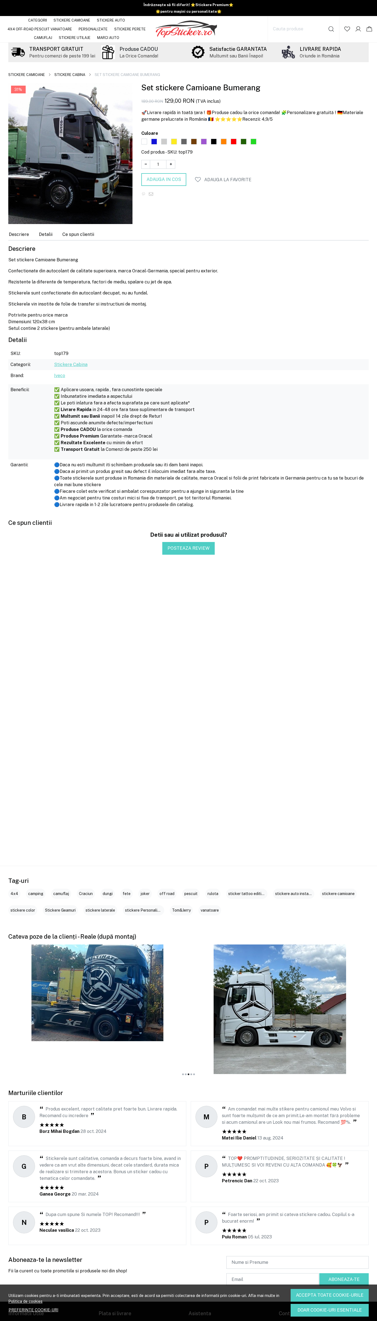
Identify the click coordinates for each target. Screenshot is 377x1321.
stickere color (22, 910)
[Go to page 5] (194, 1074)
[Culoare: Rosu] (234, 141)
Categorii (37, 20)
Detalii (45, 234)
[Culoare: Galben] (174, 141)
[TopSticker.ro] (188, 29)
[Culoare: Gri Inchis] (184, 141)
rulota (213, 893)
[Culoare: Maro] (194, 141)
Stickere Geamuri (60, 910)
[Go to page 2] (186, 1074)
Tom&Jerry (181, 910)
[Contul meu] (358, 29)
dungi (108, 893)
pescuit (191, 893)
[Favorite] (347, 29)
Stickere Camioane (72, 20)
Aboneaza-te (344, 1279)
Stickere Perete (130, 29)
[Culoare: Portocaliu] (224, 141)
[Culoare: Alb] (144, 141)
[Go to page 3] (188, 1074)
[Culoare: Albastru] (154, 141)
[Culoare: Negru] (214, 141)
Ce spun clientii (78, 234)
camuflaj (61, 893)
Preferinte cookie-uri (33, 1309)
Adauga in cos (164, 179)
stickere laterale (100, 910)
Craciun (86, 893)
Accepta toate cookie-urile (329, 1295)
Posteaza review (188, 548)
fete (127, 893)
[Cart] (369, 29)
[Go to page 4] (191, 1074)
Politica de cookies (25, 1301)
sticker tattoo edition (247, 893)
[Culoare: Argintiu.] (164, 141)
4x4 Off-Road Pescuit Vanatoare (39, 29)
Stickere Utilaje (75, 38)
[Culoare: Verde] (243, 141)
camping (35, 893)
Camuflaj (43, 38)
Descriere (19, 234)
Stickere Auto (111, 20)
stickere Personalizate (145, 910)
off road (167, 893)
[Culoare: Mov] (204, 141)
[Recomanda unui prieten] (152, 194)
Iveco (59, 375)
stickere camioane (338, 893)
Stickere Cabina (69, 75)
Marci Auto (108, 38)
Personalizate (93, 29)
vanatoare (210, 910)
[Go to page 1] (183, 1074)
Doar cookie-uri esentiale (330, 1310)
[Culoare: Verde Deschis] (253, 141)
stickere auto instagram (296, 893)
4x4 (14, 893)
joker (145, 893)
